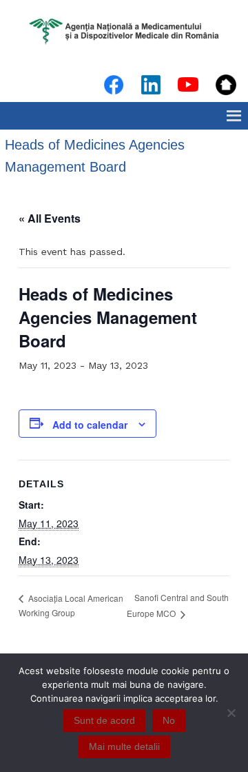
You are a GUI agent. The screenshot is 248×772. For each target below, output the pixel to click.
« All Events (50, 218)
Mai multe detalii (124, 746)
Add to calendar (89, 424)
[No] (231, 713)
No (169, 720)
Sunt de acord (104, 720)
